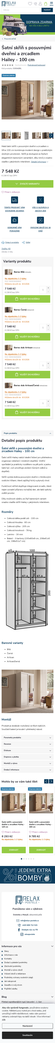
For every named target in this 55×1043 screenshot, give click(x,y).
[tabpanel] (14, 821)
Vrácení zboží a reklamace (15, 973)
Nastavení (27, 1025)
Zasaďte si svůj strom (13, 985)
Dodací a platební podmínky (15, 962)
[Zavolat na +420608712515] (35, 3)
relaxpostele (30, 934)
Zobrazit (13, 850)
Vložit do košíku (30, 298)
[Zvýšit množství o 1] (48, 288)
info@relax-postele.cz (29, 920)
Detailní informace (38, 162)
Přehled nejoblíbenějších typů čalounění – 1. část (22, 1002)
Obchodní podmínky (12, 966)
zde (3, 1019)
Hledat (47, 10)
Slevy (6, 951)
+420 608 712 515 (29, 925)
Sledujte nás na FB (30, 929)
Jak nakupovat (10, 981)
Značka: (6, 249)
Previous (46, 781)
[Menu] (51, 3)
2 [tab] (24, 859)
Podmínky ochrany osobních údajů (18, 977)
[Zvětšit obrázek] (8, 272)
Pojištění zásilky (10, 988)
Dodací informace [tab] (11, 769)
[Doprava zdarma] (14, 803)
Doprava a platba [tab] (11, 757)
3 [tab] (26, 859)
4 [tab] (28, 859)
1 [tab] (21, 859)
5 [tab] (31, 859)
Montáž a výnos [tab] (10, 763)
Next (51, 781)
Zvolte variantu (30, 183)
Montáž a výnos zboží (13, 970)
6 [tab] (33, 859)
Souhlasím (27, 1035)
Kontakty (8, 958)
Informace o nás (11, 955)
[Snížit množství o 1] (48, 291)
